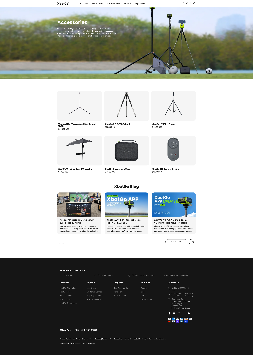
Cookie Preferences (121, 339)
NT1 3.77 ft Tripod (67, 299)
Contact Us (173, 283)
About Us (145, 283)
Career (144, 295)
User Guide (91, 288)
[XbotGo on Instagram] (178, 313)
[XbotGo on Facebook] (169, 313)
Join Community (121, 288)
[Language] (194, 3)
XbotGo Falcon (66, 292)
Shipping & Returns (95, 295)
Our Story (145, 288)
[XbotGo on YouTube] (174, 313)
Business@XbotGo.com (181, 308)
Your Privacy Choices (80, 339)
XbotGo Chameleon (68, 288)
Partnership (119, 292)
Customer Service (94, 292)
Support (91, 283)
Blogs (143, 292)
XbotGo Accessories (68, 303)
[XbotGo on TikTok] (183, 313)
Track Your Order (94, 299)
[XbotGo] (63, 3)
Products (64, 283)
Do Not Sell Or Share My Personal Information (148, 339)
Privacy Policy (65, 339)
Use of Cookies (95, 339)
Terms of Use (146, 299)
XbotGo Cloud (120, 295)
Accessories (97, 3)
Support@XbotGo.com (180, 301)
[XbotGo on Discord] (188, 313)
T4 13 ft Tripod (66, 295)
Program (118, 283)
